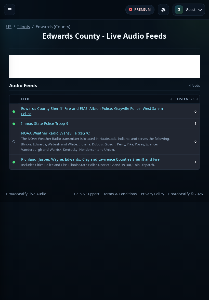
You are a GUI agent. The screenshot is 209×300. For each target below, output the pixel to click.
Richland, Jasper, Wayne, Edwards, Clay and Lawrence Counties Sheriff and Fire (90, 159)
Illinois (23, 26)
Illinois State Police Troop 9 (44, 123)
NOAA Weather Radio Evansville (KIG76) (55, 133)
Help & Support (86, 193)
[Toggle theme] (163, 9)
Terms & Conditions (120, 193)
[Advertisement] (104, 66)
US (8, 26)
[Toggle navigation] (9, 9)
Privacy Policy (152, 193)
